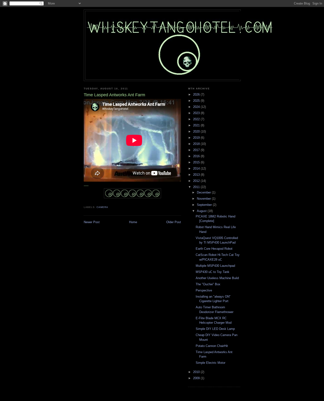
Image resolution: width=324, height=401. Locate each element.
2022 (197, 119)
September (205, 205)
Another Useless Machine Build (217, 278)
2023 (197, 113)
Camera (102, 207)
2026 (197, 94)
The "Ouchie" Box (208, 284)
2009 (197, 378)
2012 (197, 181)
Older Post (173, 222)
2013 (197, 174)
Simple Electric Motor (210, 362)
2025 (197, 100)
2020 (197, 131)
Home (133, 222)
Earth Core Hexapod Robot (214, 248)
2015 (197, 162)
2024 (197, 107)
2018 (197, 144)
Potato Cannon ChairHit (212, 346)
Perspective (204, 290)
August (202, 211)
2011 (197, 187)
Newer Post (92, 222)
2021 (197, 125)
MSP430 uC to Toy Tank (212, 272)
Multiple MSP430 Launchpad (215, 265)
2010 (197, 372)
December (204, 192)
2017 (197, 150)
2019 (197, 137)
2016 (197, 156)
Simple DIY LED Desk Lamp (215, 329)
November (204, 198)
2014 (197, 168)
